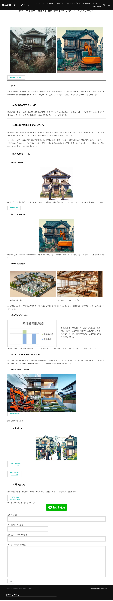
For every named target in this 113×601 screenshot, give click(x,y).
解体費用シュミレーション (91, 3)
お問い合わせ (97, 6)
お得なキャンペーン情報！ (16, 77)
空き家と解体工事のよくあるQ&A (14, 473)
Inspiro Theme (95, 588)
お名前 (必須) (12, 515)
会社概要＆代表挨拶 (73, 3)
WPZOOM (104, 588)
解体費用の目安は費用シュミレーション (15, 498)
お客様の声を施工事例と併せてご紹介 (15, 464)
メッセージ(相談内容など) (16, 545)
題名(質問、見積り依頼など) (17, 535)
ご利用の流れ (60, 3)
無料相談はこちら (14, 207)
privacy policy (12, 594)
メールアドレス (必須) (15, 525)
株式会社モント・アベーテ (16, 4)
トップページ (40, 3)
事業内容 (50, 3)
